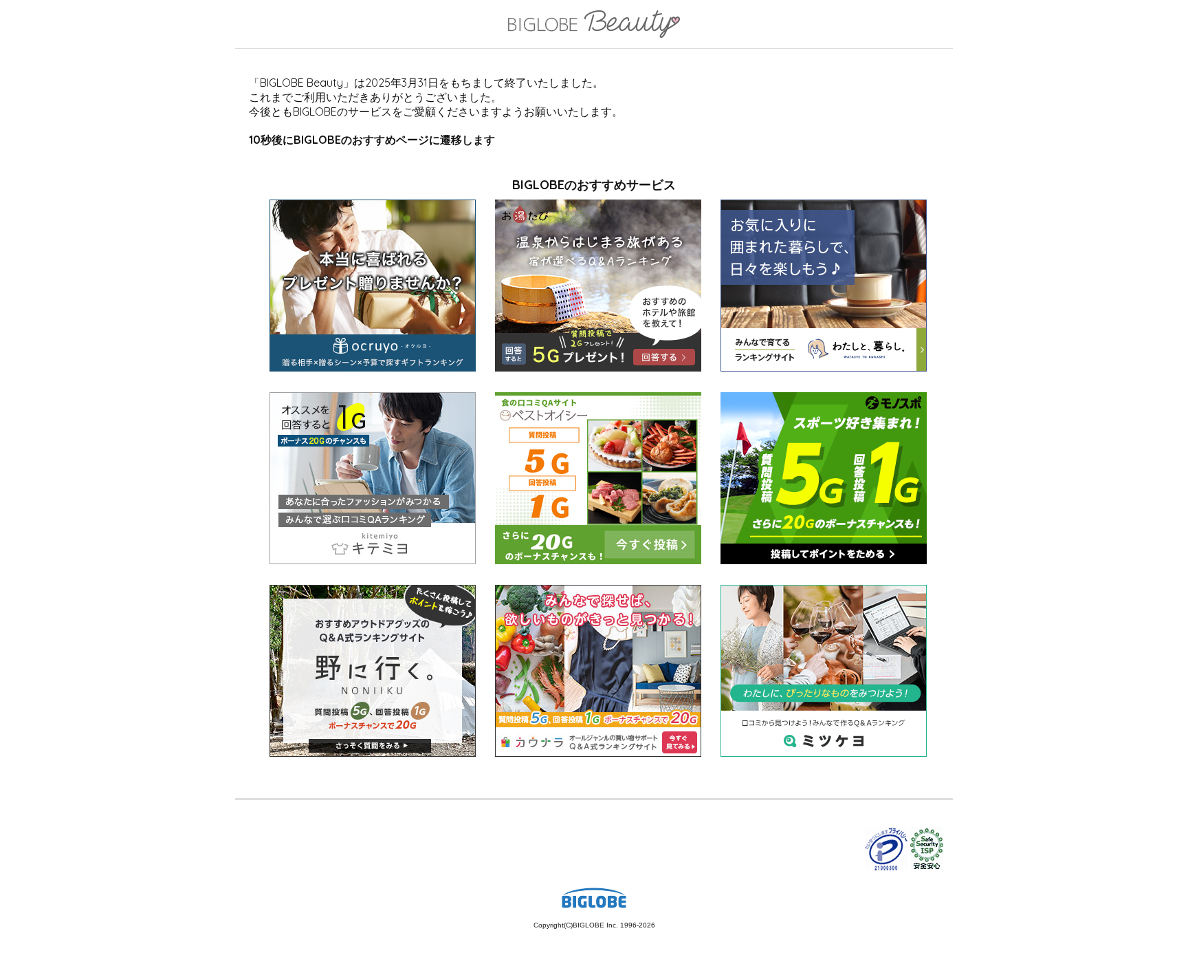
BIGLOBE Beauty (594, 25)
